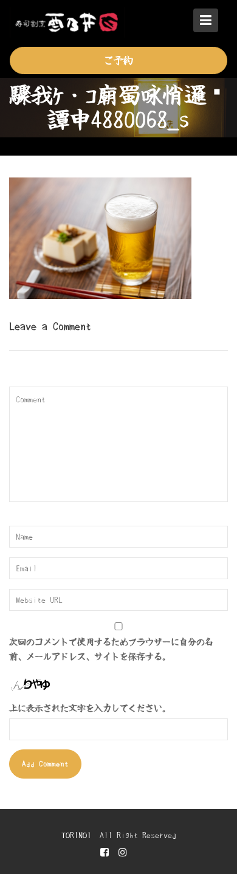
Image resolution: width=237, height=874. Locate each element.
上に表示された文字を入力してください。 (90, 708)
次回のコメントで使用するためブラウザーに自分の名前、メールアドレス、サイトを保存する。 (111, 649)
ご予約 (118, 60)
